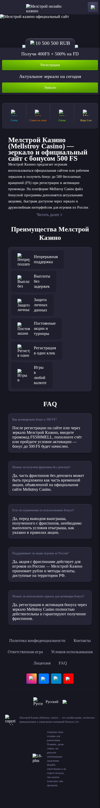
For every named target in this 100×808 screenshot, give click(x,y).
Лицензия (42, 663)
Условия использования (72, 652)
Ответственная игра (25, 652)
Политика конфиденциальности (37, 640)
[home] (50, 7)
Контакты (82, 640)
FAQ (63, 663)
